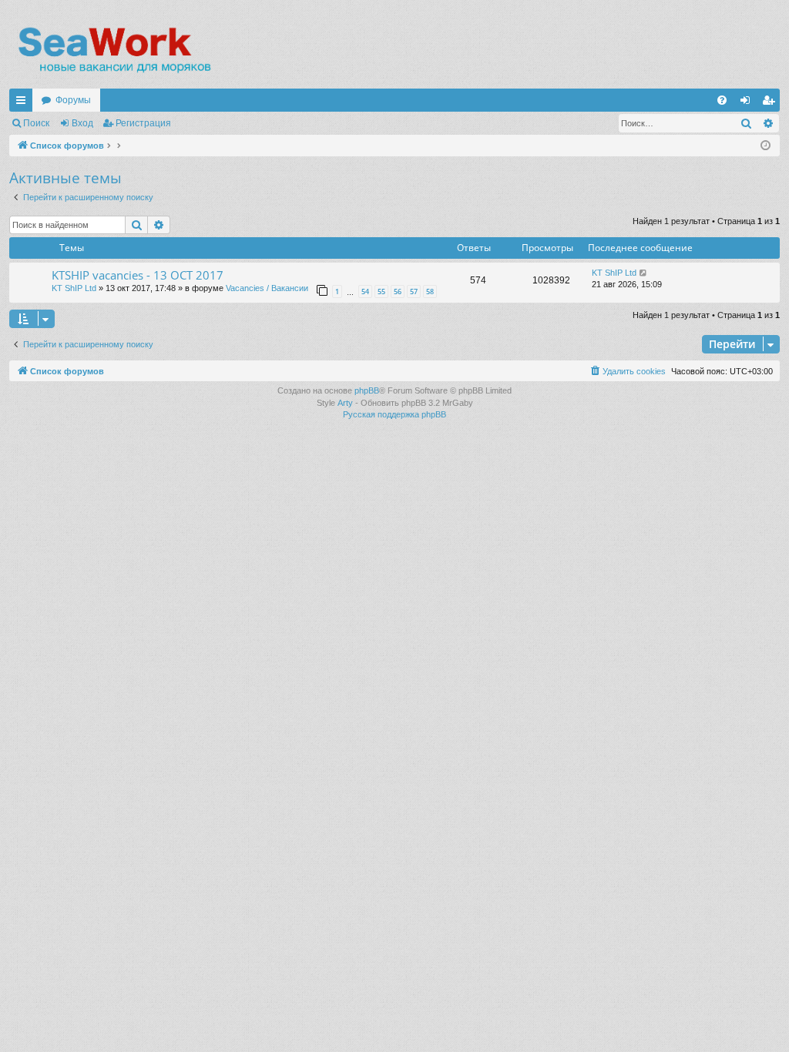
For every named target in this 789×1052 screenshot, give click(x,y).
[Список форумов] (113, 50)
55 (381, 291)
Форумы (73, 100)
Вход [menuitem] (748, 103)
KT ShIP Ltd (74, 288)
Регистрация (143, 123)
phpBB (366, 390)
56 (397, 291)
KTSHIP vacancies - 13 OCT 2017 (137, 275)
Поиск (36, 123)
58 (430, 291)
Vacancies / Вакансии (267, 288)
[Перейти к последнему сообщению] (644, 273)
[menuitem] (722, 100)
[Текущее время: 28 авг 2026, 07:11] (765, 146)
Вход (82, 123)
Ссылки (23, 103)
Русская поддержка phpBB (394, 414)
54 (365, 291)
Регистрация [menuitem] (771, 103)
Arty (345, 402)
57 (414, 291)
